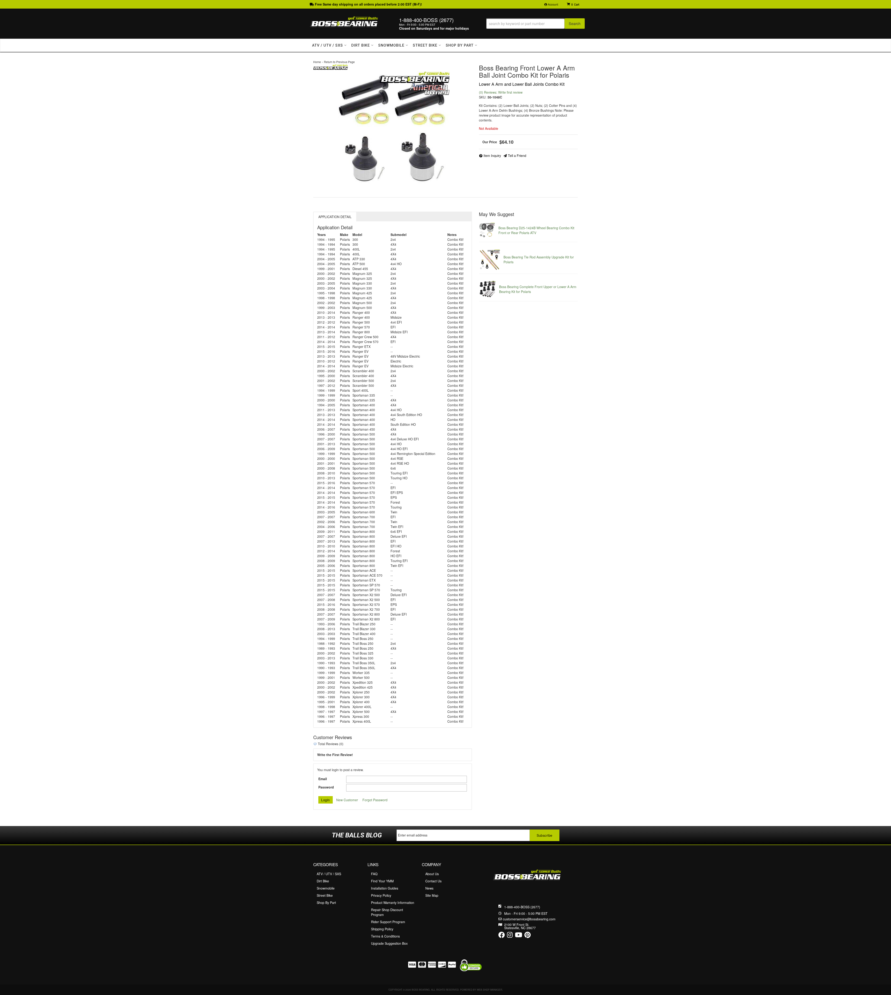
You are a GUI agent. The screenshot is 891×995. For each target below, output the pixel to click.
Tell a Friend (517, 155)
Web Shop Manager (489, 989)
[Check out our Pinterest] (527, 936)
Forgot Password (374, 800)
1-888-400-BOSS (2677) (522, 907)
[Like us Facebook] (501, 936)
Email (322, 778)
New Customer (347, 800)
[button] (535, 23)
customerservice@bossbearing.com (529, 919)
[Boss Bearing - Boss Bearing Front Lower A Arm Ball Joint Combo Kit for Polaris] (330, 66)
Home (317, 62)
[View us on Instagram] (510, 936)
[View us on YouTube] (518, 936)
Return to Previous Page (339, 62)
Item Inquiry (492, 155)
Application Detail (335, 216)
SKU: (482, 97)
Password (326, 787)
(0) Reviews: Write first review (501, 92)
